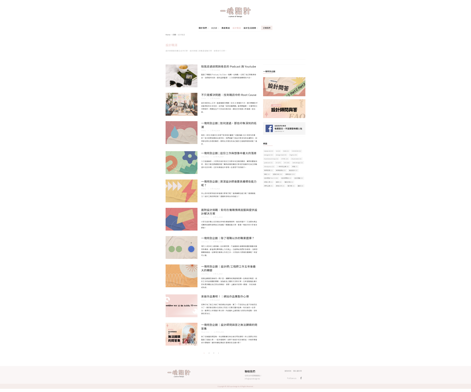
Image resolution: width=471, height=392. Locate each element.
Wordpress (269, 166)
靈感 (300, 186)
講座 (278, 182)
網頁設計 (290, 174)
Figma (293, 155)
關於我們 (203, 27)
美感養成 (226, 27)
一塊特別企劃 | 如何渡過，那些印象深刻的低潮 (229, 125)
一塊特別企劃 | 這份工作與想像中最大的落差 (229, 153)
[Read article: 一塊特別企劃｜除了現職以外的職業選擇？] (181, 247)
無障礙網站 (281, 170)
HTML (284, 159)
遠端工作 (280, 186)
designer (268, 155)
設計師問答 (286, 178)
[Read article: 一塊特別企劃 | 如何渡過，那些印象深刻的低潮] (181, 132)
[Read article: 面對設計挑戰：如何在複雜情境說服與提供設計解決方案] (181, 219)
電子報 (291, 186)
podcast (268, 163)
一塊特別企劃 (283, 166)
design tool (281, 155)
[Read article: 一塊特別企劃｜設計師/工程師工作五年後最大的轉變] (181, 275)
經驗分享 (277, 174)
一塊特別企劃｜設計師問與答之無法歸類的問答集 (229, 326)
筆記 (267, 174)
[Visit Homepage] (235, 12)
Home (168, 34)
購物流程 (289, 182)
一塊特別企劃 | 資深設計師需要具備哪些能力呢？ (229, 183)
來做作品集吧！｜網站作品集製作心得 (225, 296)
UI (278, 163)
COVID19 (296, 151)
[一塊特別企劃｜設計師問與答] (284, 108)
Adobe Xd (268, 151)
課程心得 (268, 182)
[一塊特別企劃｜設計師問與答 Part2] (284, 86)
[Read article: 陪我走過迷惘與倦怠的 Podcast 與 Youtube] (181, 75)
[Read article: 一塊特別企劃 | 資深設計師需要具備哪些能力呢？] (181, 190)
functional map (271, 159)
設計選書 (298, 178)
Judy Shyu (205, 157)
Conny (203, 98)
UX (286, 163)
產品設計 (293, 170)
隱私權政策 (297, 371)
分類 (174, 34)
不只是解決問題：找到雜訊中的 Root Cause (228, 95)
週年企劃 (268, 186)
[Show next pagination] (218, 353)
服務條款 (288, 371)
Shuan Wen (205, 332)
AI (278, 151)
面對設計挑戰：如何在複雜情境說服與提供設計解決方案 (229, 211)
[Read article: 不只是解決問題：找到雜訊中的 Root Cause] (181, 104)
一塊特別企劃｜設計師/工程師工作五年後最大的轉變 (228, 268)
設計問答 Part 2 (271, 178)
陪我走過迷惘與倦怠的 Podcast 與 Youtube (228, 66)
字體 (294, 166)
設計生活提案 (250, 27)
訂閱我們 (266, 28)
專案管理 (268, 170)
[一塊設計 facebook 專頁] (284, 128)
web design (298, 163)
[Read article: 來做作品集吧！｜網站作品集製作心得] (181, 305)
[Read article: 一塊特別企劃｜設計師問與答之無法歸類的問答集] (181, 334)
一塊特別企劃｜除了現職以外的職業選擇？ (228, 238)
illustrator (296, 159)
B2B (286, 151)
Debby (203, 70)
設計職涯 (237, 27)
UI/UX (214, 27)
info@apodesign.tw (252, 378)
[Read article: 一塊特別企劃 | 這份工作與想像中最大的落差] (181, 162)
